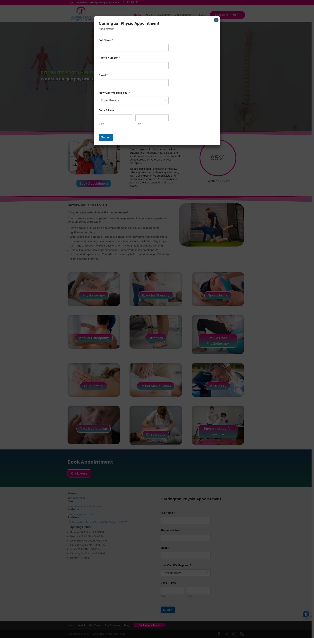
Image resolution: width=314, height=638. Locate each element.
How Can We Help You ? (114, 92)
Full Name (106, 40)
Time (138, 123)
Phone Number (109, 57)
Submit (105, 137)
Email (103, 75)
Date (101, 123)
